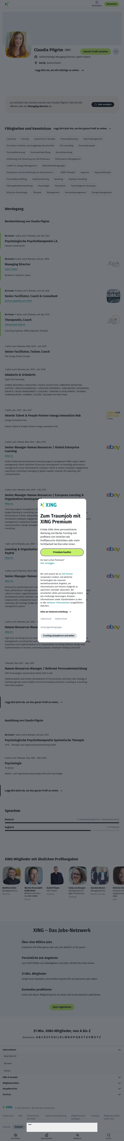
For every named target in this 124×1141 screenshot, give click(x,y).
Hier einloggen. (47, 563)
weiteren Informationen (58, 602)
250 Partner (67, 574)
